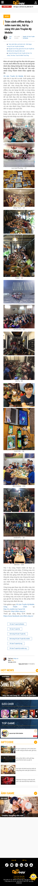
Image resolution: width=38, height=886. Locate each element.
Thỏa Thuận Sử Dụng (19, 878)
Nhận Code (26, 749)
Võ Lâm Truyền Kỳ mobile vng (18, 648)
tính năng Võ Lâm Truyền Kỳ (17, 634)
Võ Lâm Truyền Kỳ (15, 629)
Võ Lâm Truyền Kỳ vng (16, 643)
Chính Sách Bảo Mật (19, 876)
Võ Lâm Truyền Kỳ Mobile (13, 76)
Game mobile (5, 676)
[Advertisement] (19, 838)
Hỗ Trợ (24, 860)
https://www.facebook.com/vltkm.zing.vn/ (18, 616)
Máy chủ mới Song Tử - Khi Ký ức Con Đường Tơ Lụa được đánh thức (20, 695)
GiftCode (7, 742)
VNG (12, 660)
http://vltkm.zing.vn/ (18, 611)
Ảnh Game (7, 793)
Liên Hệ (13, 860)
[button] (36, 716)
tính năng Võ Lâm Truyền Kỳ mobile (20, 638)
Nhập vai (15, 658)
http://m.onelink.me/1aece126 (14, 609)
